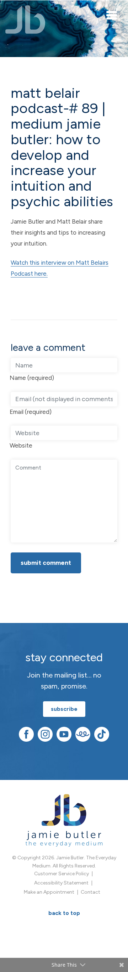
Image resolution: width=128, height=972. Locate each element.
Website (21, 445)
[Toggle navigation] (112, 15)
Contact (90, 892)
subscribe (64, 709)
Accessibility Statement (61, 883)
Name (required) (32, 377)
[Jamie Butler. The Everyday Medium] (25, 19)
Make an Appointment (49, 892)
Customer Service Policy (61, 874)
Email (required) (31, 411)
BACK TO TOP (64, 913)
